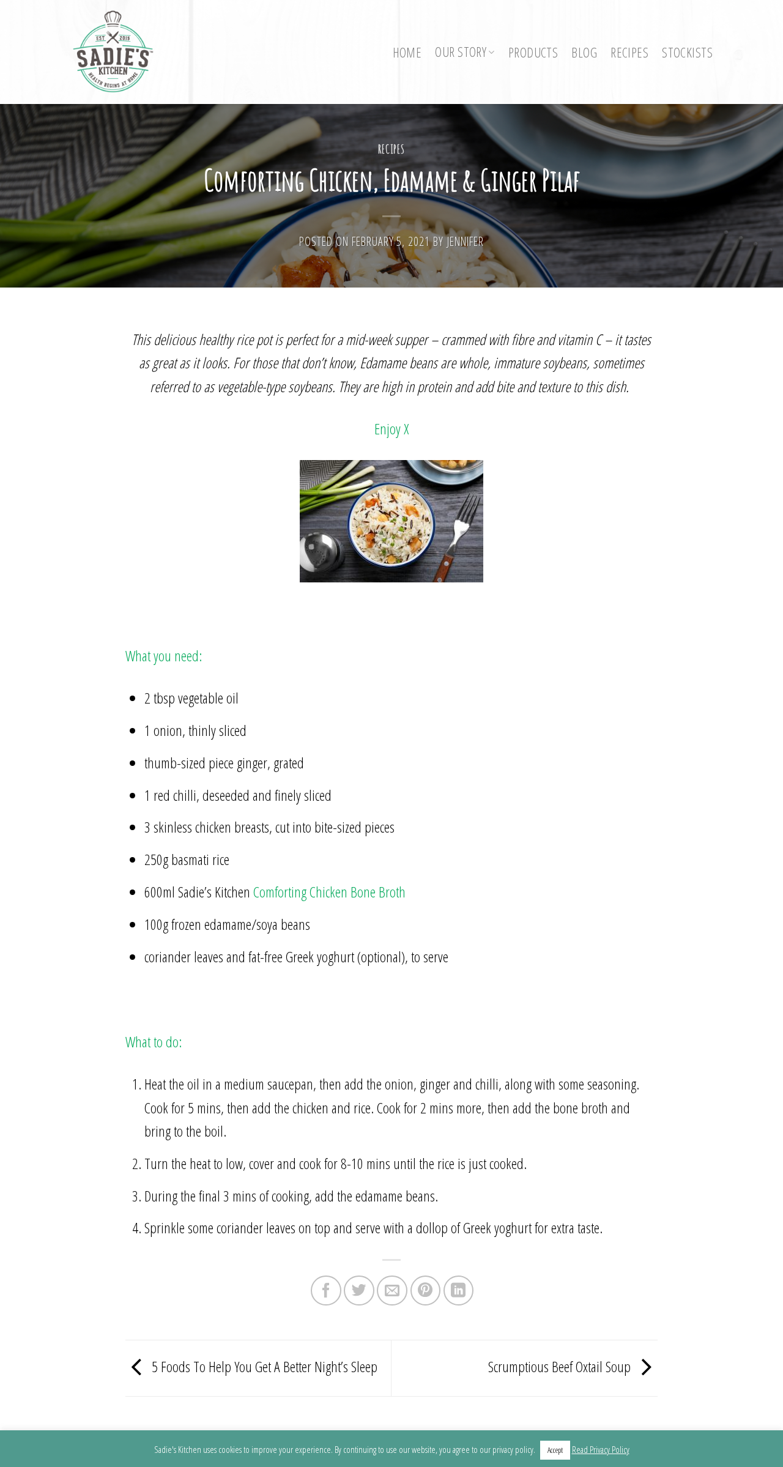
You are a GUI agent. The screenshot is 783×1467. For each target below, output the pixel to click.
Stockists (687, 52)
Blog (584, 52)
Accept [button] (555, 1449)
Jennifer (465, 241)
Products (533, 52)
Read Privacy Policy (600, 1449)
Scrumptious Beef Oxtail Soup (561, 1366)
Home (407, 52)
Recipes (629, 52)
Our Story (460, 52)
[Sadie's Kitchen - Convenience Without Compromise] (119, 52)
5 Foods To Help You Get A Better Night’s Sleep (263, 1366)
